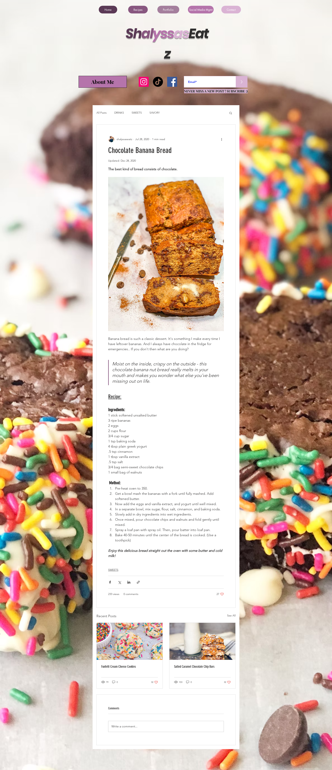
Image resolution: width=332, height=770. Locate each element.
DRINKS (119, 112)
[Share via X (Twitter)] (119, 582)
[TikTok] (158, 82)
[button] (230, 112)
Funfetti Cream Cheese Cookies (118, 666)
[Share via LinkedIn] (129, 582)
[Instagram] (144, 82)
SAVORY (154, 112)
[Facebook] (172, 82)
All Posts (101, 112)
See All (231, 615)
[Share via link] (138, 582)
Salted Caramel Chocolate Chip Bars (194, 666)
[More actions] (221, 139)
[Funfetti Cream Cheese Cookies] (130, 641)
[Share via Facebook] (110, 582)
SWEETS (137, 112)
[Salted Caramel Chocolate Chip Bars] (202, 641)
